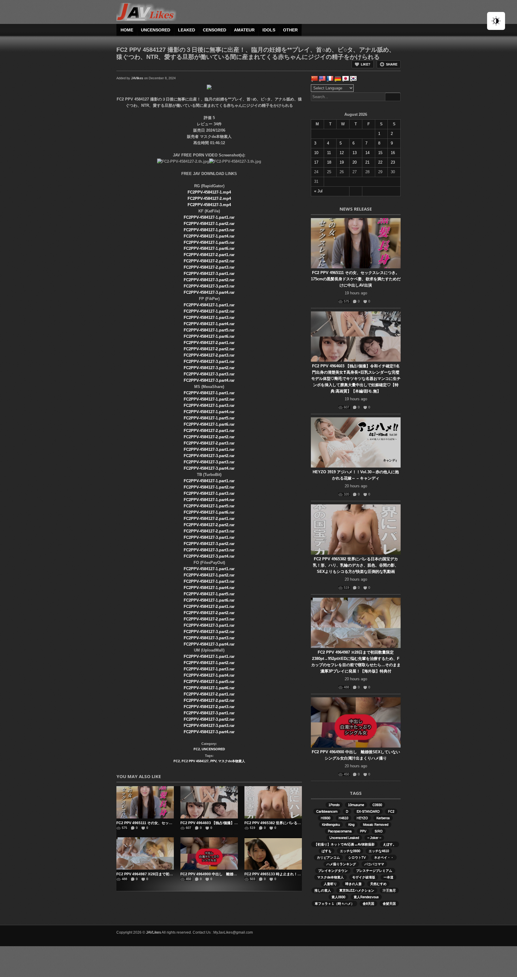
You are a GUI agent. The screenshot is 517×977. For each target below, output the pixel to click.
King (351, 824)
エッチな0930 (350, 851)
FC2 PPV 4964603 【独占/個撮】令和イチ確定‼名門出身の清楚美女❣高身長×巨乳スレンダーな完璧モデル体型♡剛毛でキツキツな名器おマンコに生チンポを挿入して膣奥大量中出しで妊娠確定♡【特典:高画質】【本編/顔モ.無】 (356, 378)
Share (391, 64)
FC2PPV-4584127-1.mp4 (209, 192)
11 (329, 152)
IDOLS (268, 30)
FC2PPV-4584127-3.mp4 (209, 205)
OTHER (290, 30)
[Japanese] (345, 79)
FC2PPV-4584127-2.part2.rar (209, 261)
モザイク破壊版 (363, 877)
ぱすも (327, 851)
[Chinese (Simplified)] (314, 79)
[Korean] (353, 79)
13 (354, 152)
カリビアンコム (328, 857)
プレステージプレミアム (374, 870)
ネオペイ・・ (384, 857)
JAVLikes (153, 932)
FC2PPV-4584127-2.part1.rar (209, 254)
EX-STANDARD (368, 811)
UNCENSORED (155, 30)
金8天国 (368, 903)
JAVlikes (137, 78)
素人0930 (338, 897)
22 (380, 162)
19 (342, 162)
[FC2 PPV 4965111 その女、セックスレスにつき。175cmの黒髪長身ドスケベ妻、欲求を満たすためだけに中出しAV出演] (145, 802)
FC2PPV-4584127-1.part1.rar (209, 217)
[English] (322, 79)
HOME (127, 30)
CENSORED (214, 30)
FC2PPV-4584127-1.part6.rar (209, 248)
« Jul (318, 191)
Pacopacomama (340, 831)
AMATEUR (244, 30)
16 (393, 152)
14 (367, 152)
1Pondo (334, 804)
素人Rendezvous (366, 897)
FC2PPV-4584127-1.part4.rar (209, 236)
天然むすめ (378, 883)
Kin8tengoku (331, 824)
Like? (365, 64)
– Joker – (374, 837)
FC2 (197, 749)
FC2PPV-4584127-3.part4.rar (209, 292)
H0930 (325, 818)
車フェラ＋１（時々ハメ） (334, 903)
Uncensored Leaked (344, 837)
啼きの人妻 (353, 883)
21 (367, 162)
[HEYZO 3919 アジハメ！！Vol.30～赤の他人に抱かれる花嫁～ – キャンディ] (356, 442)
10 (316, 152)
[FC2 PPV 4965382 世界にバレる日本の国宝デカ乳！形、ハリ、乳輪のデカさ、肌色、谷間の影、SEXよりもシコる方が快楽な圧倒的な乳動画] (273, 802)
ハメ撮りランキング (341, 864)
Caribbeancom (326, 811)
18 (329, 162)
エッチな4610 (379, 851)
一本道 (388, 877)
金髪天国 (389, 903)
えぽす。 (389, 844)
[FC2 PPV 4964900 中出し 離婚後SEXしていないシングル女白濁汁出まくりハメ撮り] (209, 853)
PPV (213, 761)
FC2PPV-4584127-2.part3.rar (209, 267)
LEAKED (186, 30)
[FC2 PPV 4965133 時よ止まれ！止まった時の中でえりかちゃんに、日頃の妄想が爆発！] (273, 853)
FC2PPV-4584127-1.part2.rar (209, 223)
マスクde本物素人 (231, 761)
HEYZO (362, 818)
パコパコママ (374, 864)
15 (380, 152)
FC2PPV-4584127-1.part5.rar (209, 242)
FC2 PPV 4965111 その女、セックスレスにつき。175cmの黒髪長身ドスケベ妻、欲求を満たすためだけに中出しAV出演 (356, 278)
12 (342, 152)
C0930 (377, 804)
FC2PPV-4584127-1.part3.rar (209, 230)
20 (354, 162)
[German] (337, 79)
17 (316, 162)
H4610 (343, 818)
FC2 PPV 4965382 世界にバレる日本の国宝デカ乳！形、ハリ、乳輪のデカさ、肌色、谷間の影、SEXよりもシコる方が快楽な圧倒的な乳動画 (356, 565)
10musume (356, 804)
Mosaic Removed (375, 824)
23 (393, 162)
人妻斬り (330, 883)
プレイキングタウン (333, 870)
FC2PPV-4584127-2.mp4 (209, 198)
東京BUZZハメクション (356, 890)
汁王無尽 (389, 890)
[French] (330, 79)
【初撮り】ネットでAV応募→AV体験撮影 (344, 844)
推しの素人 (322, 890)
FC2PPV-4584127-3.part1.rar (209, 273)
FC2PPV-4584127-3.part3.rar (209, 286)
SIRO (379, 831)
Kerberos (383, 818)
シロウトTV (357, 857)
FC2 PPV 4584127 (195, 761)
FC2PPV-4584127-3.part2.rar (209, 280)
